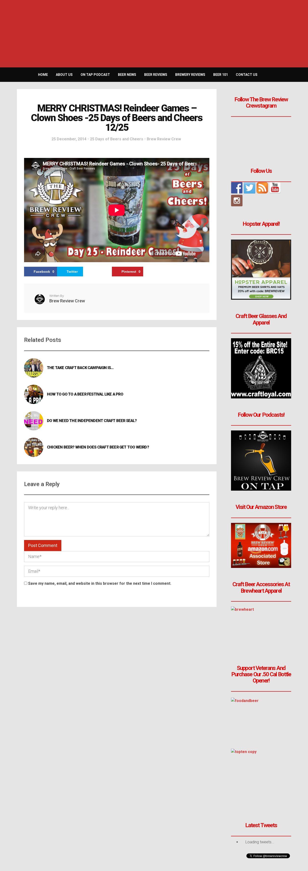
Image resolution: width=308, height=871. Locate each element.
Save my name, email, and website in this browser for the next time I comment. (99, 583)
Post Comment (42, 545)
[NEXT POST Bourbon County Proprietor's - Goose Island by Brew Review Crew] (302, 435)
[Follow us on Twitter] (249, 188)
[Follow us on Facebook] (237, 188)
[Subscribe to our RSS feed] (262, 188)
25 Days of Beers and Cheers (116, 139)
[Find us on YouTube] (275, 188)
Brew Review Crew (164, 139)
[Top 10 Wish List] (261, 779)
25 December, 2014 (68, 139)
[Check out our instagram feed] (237, 200)
